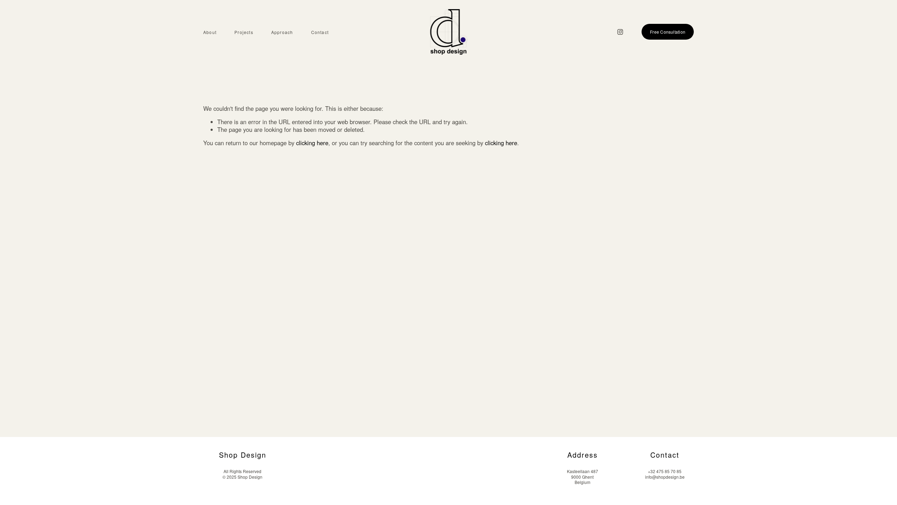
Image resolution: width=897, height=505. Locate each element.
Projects (243, 32)
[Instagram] (620, 31)
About (210, 32)
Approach (282, 32)
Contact (320, 32)
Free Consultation (667, 32)
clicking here (312, 143)
